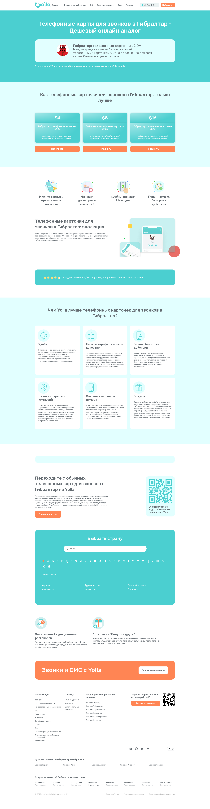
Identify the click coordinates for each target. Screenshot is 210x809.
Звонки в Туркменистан (95, 710)
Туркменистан (92, 585)
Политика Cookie (112, 794)
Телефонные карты (43, 721)
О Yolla (37, 725)
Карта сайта (40, 741)
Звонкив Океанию (156, 765)
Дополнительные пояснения (72, 708)
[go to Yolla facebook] (130, 748)
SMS (36, 710)
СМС (91, 5)
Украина (46, 585)
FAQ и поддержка (72, 700)
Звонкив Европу (41, 765)
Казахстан (90, 589)
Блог (120, 5)
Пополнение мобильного (75, 5)
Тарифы (38, 700)
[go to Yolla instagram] (136, 748)
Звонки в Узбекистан (94, 706)
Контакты (69, 703)
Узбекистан (48, 589)
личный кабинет (67, 642)
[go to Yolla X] (142, 748)
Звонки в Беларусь (93, 720)
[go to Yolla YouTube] (148, 748)
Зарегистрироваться (153, 670)
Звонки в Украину (93, 703)
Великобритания (136, 585)
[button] (149, 5)
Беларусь (132, 589)
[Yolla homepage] (43, 5)
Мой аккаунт (168, 5)
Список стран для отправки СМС (48, 732)
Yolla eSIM (39, 718)
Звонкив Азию (69, 765)
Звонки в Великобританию (97, 717)
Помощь (129, 5)
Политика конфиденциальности (162, 794)
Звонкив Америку (127, 765)
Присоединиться (48, 514)
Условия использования (134, 794)
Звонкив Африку (99, 765)
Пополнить (57, 149)
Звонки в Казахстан (94, 713)
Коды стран (40, 714)
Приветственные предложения (48, 707)
